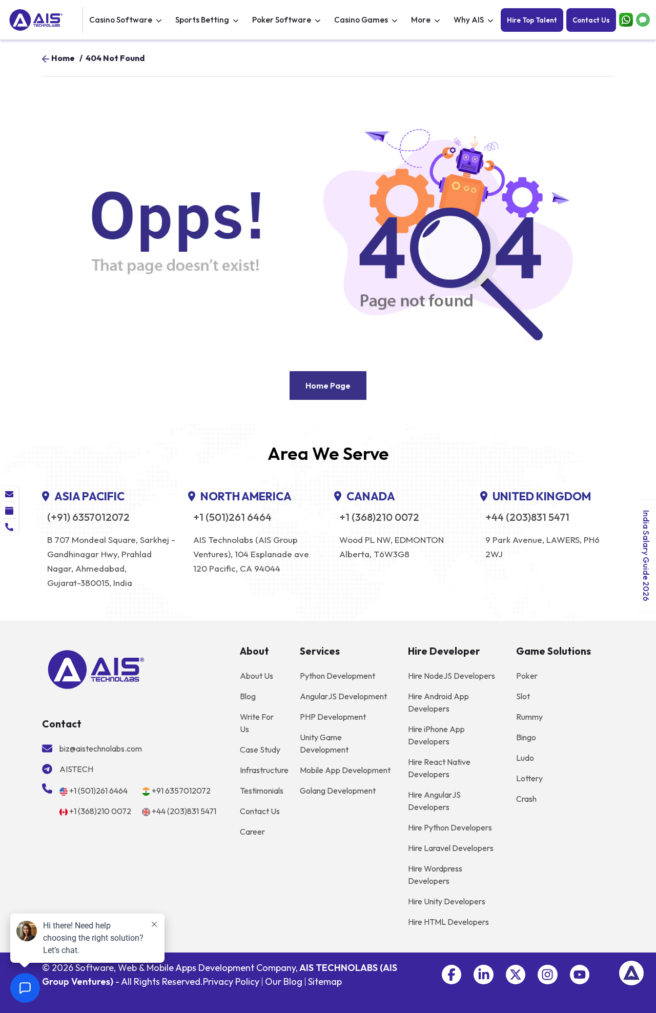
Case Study (260, 749)
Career (252, 831)
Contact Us (591, 20)
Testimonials (261, 790)
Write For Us (257, 723)
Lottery (529, 778)
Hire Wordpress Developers (435, 874)
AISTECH (76, 769)
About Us (256, 676)
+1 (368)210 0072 (379, 517)
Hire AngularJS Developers (434, 800)
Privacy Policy (231, 981)
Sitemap (325, 981)
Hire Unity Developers (446, 901)
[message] (9, 494)
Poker (527, 676)
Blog (248, 696)
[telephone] (9, 527)
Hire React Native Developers (439, 768)
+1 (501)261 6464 (232, 517)
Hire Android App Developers (438, 702)
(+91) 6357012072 (88, 517)
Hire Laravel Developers (451, 848)
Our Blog (283, 981)
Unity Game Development (324, 743)
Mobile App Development (345, 770)
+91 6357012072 (181, 790)
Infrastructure (264, 770)
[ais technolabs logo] (96, 668)
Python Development (337, 676)
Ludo (525, 758)
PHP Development (333, 717)
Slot (523, 696)
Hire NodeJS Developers (451, 676)
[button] (451, 974)
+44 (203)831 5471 (527, 517)
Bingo (526, 737)
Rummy (529, 717)
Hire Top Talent (532, 20)
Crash (526, 799)
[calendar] (9, 510)
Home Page (328, 385)
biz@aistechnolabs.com (100, 748)
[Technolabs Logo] (44, 20)
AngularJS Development (343, 696)
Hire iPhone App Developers (436, 735)
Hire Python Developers (450, 827)
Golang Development (338, 790)
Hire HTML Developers (448, 922)
